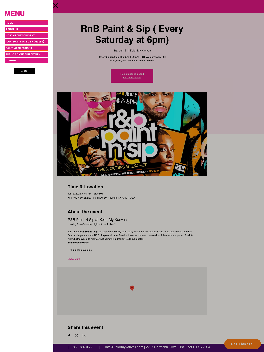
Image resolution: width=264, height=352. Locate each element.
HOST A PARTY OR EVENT (20, 35)
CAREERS (11, 60)
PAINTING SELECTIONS (19, 48)
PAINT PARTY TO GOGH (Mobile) (25, 41)
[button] (55, 5)
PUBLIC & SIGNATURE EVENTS (23, 54)
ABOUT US (12, 29)
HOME (9, 23)
